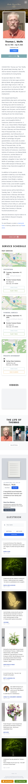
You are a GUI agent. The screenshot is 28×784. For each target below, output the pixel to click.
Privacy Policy (10, 777)
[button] (14, 258)
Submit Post (14, 534)
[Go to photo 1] (13, 645)
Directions (14, 287)
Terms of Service (18, 777)
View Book (7, 487)
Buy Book (15, 487)
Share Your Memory (9, 510)
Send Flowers (14, 372)
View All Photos (14, 445)
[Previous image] (3, 637)
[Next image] (25, 637)
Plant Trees (14, 290)
